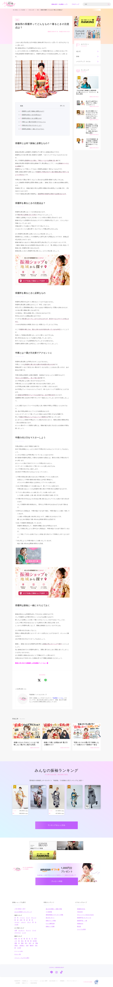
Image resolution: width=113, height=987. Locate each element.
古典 (15, 930)
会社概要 (18, 983)
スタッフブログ (34, 981)
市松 (36, 945)
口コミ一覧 (17, 954)
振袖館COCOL (81, 909)
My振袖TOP (17, 981)
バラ (15, 941)
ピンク (28, 917)
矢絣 (27, 945)
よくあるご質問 (43, 981)
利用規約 (62, 981)
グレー (29, 922)
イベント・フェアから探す (21, 958)
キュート (28, 930)
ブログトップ (75, 4)
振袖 (17, 20)
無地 (15, 938)
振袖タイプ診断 (50, 926)
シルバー (23, 922)
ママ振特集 (49, 912)
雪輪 (36, 943)
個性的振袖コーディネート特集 (54, 914)
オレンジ (33, 917)
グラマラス (17, 932)
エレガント (21, 930)
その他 (16, 924)
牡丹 (35, 938)
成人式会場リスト (53, 981)
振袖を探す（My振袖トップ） (60, 4)
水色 (21, 920)
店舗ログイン (25, 983)
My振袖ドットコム (58, 698)
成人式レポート (50, 917)
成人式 (78, 51)
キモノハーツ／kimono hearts (85, 914)
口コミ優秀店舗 (50, 923)
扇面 (15, 943)
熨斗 (26, 943)
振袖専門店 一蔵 (82, 920)
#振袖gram (80, 923)
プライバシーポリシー (72, 981)
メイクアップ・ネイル (83, 61)
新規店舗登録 (34, 983)
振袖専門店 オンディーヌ (84, 917)
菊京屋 (79, 926)
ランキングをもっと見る (56, 825)
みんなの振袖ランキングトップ (23, 912)
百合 (22, 941)
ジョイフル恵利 (81, 929)
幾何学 (32, 945)
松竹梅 (35, 941)
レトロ (24, 932)
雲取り (16, 945)
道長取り (22, 945)
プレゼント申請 (56, 881)
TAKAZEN (80, 912)
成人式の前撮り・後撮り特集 (54, 909)
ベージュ (22, 917)
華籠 (22, 943)
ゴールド (16, 922)
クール (34, 930)
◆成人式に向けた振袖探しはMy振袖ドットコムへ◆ (31, 663)
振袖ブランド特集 (51, 920)
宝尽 (30, 943)
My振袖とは (25, 981)
